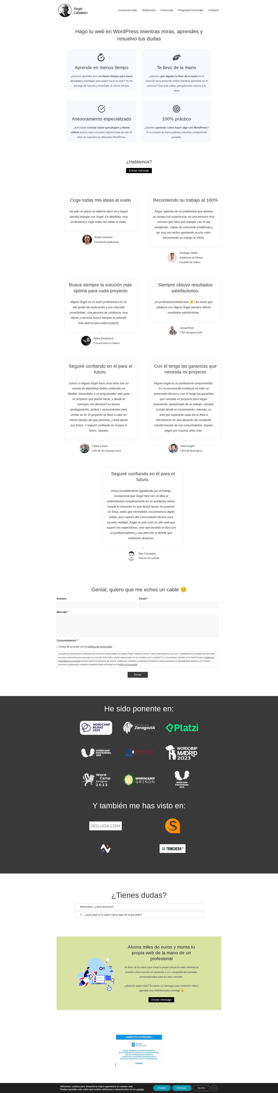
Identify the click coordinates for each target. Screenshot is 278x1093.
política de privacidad (100, 646)
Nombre (61, 598)
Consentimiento (67, 640)
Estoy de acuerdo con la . (85, 646)
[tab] (139, 907)
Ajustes (201, 1087)
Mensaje (62, 612)
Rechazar (182, 1087)
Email (143, 598)
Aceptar (162, 1087)
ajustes (140, 1089)
